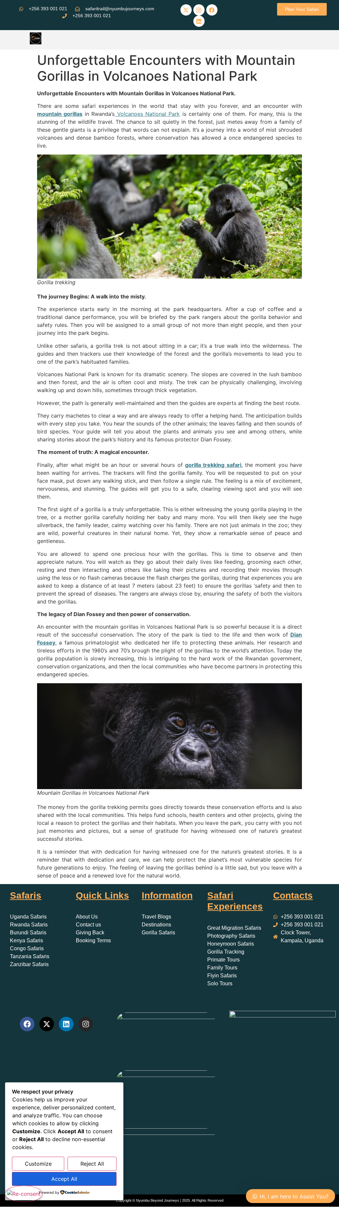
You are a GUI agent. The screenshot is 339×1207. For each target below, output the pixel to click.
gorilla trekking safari (213, 465)
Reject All (92, 1163)
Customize (38, 1163)
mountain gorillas (59, 114)
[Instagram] (199, 10)
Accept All (64, 1179)
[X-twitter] (186, 10)
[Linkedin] (199, 21)
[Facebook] (212, 10)
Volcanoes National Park (147, 114)
